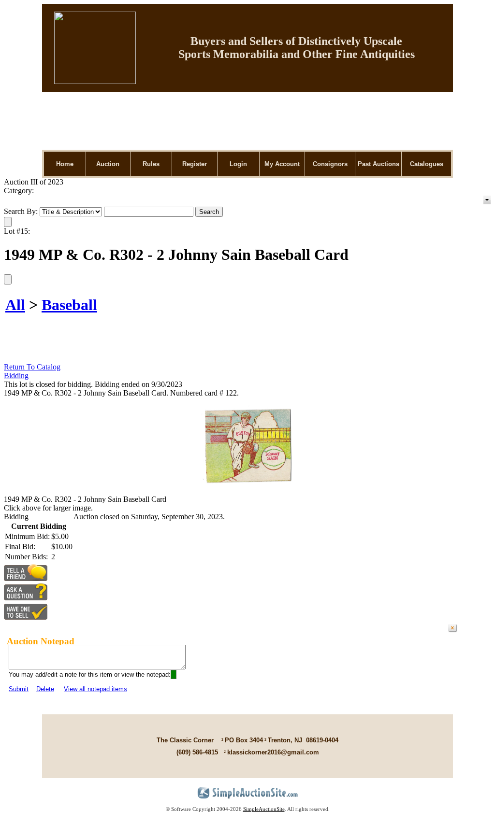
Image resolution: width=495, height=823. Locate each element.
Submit (19, 689)
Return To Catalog (32, 367)
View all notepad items (95, 689)
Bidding (16, 375)
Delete (45, 689)
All (15, 304)
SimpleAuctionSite (264, 809)
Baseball (69, 304)
